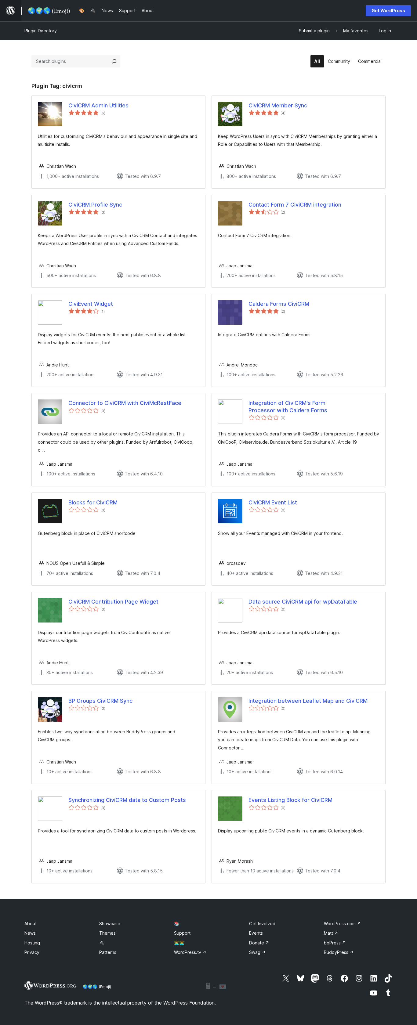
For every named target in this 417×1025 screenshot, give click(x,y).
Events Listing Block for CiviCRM (290, 800)
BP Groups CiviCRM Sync (100, 701)
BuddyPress (339, 952)
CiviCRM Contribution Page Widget (113, 601)
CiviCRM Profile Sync (95, 204)
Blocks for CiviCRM (93, 502)
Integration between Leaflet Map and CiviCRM (308, 701)
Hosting (32, 942)
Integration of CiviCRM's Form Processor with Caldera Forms (287, 406)
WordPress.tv (190, 952)
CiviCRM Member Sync (277, 105)
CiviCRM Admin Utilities (98, 105)
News (30, 933)
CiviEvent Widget (90, 304)
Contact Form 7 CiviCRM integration (294, 204)
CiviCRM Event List (272, 502)
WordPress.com (342, 923)
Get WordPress (388, 10)
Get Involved (262, 923)
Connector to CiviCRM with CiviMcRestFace (124, 403)
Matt (331, 933)
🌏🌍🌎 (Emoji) (97, 986)
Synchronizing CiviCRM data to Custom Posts (127, 800)
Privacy (31, 952)
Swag (257, 952)
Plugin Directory (40, 30)
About (30, 923)
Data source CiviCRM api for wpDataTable (302, 601)
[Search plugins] (114, 61)
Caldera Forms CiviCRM (278, 304)
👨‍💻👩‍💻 (179, 942)
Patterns (107, 952)
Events (256, 933)
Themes (107, 933)
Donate (259, 942)
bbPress (335, 942)
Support (182, 933)
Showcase (109, 923)
